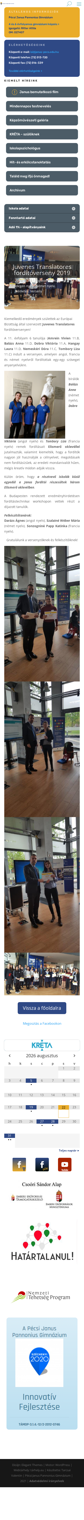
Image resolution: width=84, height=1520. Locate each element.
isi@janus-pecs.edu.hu (44, 52)
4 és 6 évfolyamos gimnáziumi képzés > (34, 24)
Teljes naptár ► (69, 1150)
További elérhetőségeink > (25, 71)
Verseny (36, 291)
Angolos (41, 280)
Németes (21, 291)
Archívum (17, 190)
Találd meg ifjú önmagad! (30, 176)
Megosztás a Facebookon (42, 1023)
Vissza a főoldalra (42, 1008)
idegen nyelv (24, 286)
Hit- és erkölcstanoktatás (30, 162)
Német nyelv (45, 286)
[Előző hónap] (9, 1056)
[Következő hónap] (74, 1056)
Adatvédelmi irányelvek (46, 1481)
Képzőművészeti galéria (29, 120)
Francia (53, 280)
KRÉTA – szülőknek (24, 134)
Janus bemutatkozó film (38, 92)
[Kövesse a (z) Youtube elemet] (64, 1164)
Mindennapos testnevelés (30, 106)
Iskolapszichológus (25, 148)
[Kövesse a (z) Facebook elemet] (19, 1164)
